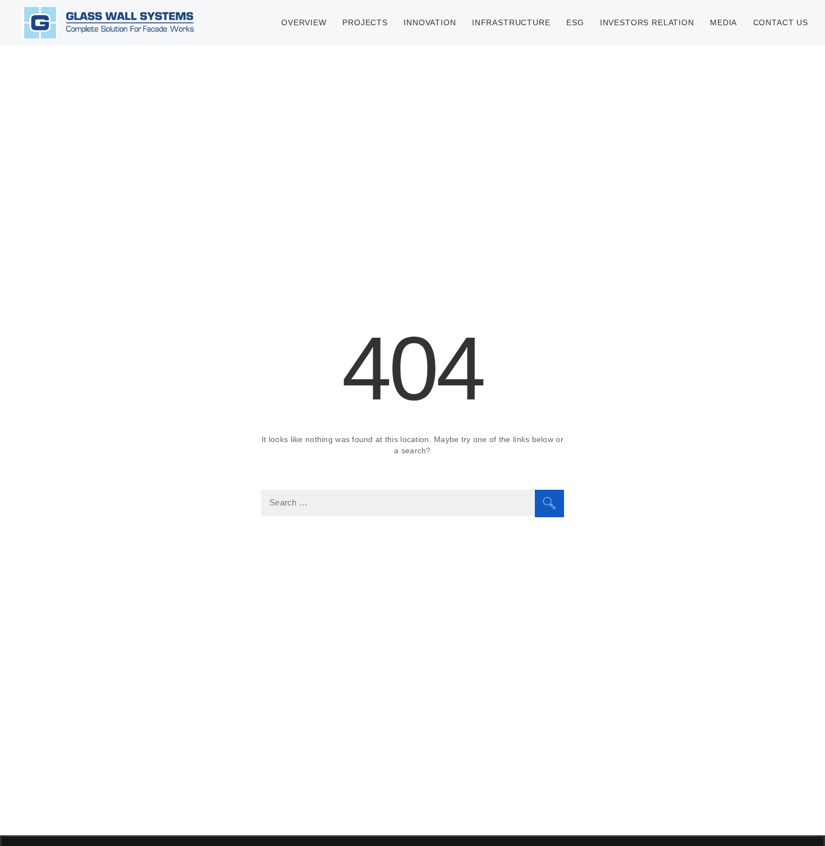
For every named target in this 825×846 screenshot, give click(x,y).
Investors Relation (647, 22)
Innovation (430, 22)
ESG (575, 22)
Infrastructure (511, 22)
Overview (304, 22)
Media (723, 22)
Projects (365, 22)
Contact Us (780, 22)
